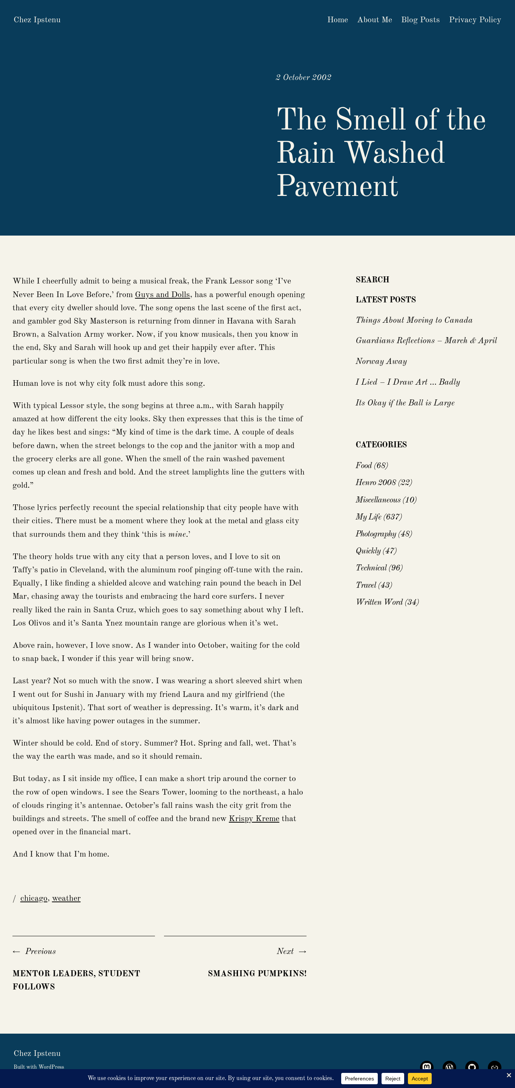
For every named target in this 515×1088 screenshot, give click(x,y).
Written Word (379, 602)
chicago (34, 898)
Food (364, 466)
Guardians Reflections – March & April (426, 341)
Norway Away (381, 362)
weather (66, 898)
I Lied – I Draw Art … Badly (408, 382)
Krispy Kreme (254, 819)
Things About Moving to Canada (414, 320)
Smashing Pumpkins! (257, 974)
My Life (368, 517)
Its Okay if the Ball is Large (405, 403)
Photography (376, 534)
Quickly (368, 551)
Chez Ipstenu (37, 20)
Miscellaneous (378, 500)
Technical (371, 568)
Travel (366, 585)
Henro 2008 (376, 483)
